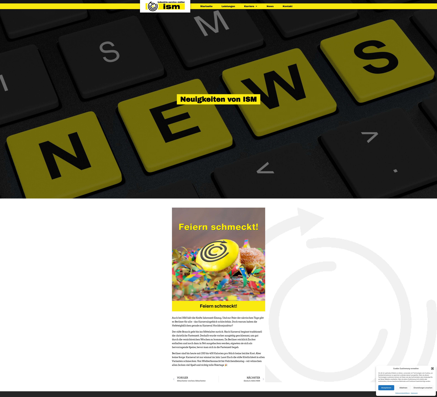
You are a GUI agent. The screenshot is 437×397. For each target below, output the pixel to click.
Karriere (249, 6)
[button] (432, 368)
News (270, 6)
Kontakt (287, 6)
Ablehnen (403, 388)
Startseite (206, 6)
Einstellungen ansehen (423, 388)
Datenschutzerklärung (402, 393)
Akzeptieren (386, 388)
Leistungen (228, 6)
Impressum (414, 393)
